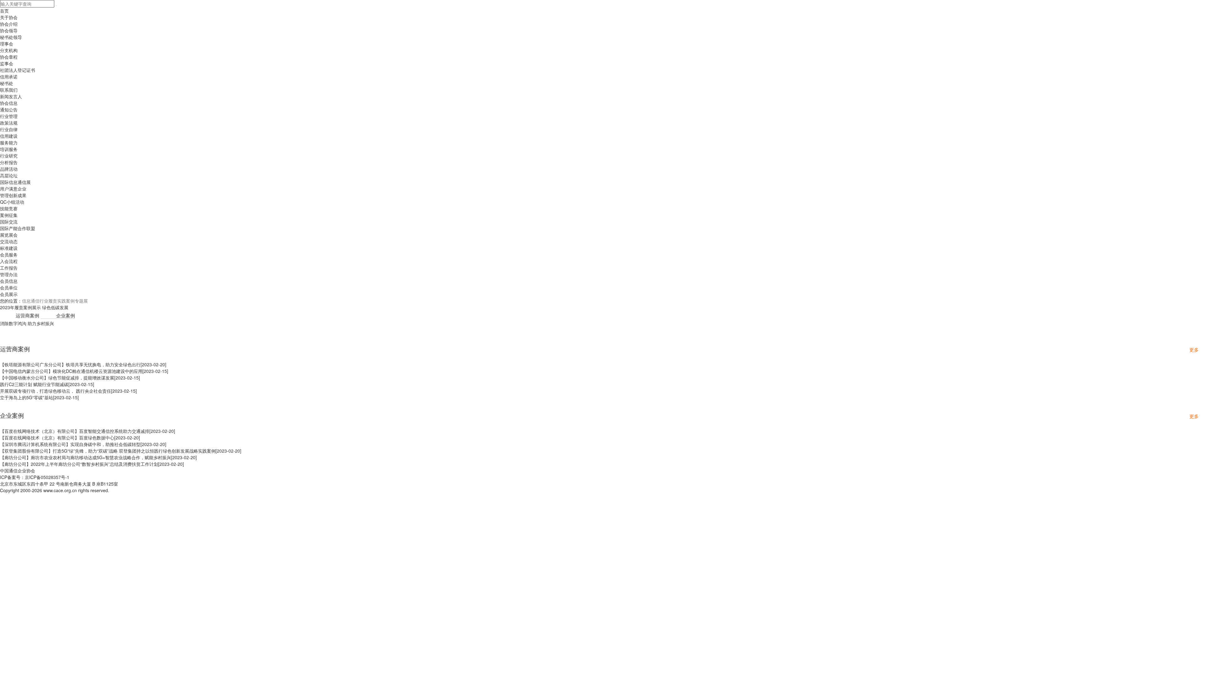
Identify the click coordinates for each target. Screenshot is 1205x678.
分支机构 (9, 50)
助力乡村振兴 (41, 323)
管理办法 (9, 274)
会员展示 (9, 294)
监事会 (6, 63)
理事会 (6, 43)
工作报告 (9, 268)
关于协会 (9, 17)
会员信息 (9, 281)
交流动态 (9, 241)
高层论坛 (9, 175)
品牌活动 (9, 169)
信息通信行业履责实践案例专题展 (55, 301)
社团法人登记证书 (17, 70)
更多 (1194, 349)
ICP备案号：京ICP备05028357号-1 (34, 477)
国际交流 (9, 221)
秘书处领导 (11, 37)
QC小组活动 (12, 202)
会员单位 (9, 287)
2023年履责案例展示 (20, 307)
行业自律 (9, 129)
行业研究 (9, 156)
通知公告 (9, 109)
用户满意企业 (13, 189)
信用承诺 (9, 76)
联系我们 (9, 90)
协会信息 (9, 103)
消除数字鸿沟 (13, 323)
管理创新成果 (13, 195)
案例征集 (9, 215)
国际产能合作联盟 (17, 228)
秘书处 (6, 83)
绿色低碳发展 (55, 307)
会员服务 (9, 254)
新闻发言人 (11, 96)
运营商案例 (27, 315)
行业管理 (9, 116)
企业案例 (65, 315)
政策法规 (9, 123)
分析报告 (9, 162)
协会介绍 (9, 24)
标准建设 (9, 248)
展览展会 (9, 235)
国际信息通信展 (15, 182)
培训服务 (9, 149)
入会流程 (9, 261)
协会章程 (9, 57)
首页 (4, 11)
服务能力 (9, 142)
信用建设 (9, 136)
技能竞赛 (9, 208)
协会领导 (9, 30)
